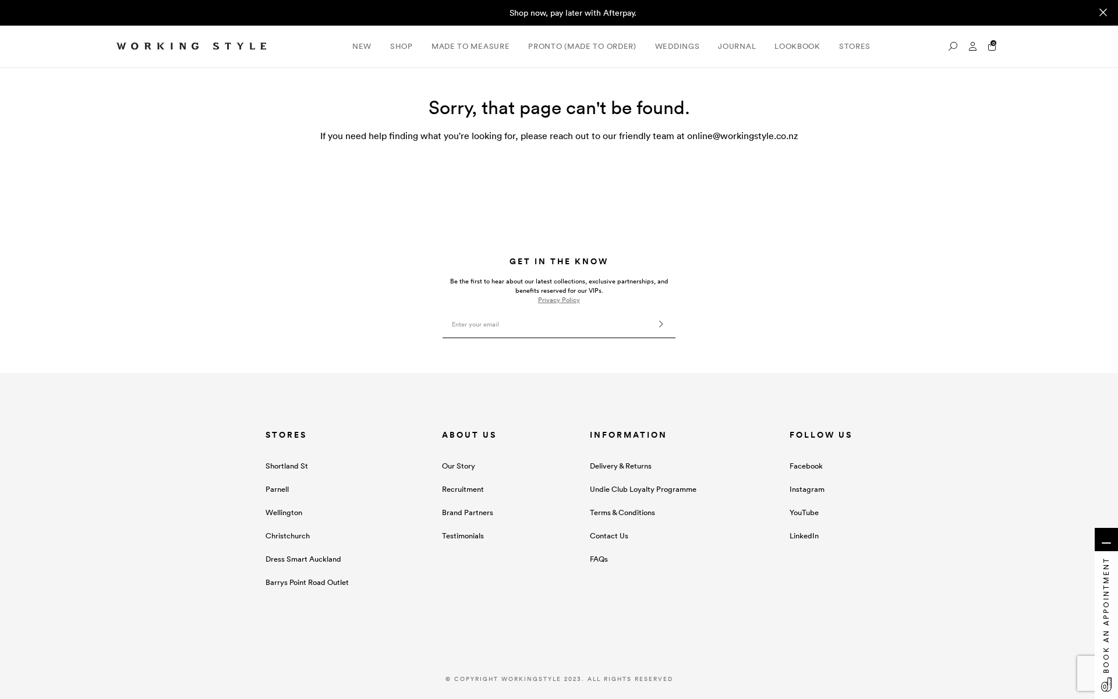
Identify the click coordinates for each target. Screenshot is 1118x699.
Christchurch (288, 536)
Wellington (284, 512)
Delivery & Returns (621, 466)
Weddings (677, 46)
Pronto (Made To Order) (582, 46)
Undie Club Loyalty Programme (643, 489)
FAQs (599, 559)
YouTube (804, 512)
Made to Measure (470, 46)
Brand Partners (467, 512)
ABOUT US (469, 435)
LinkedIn (804, 536)
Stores (855, 46)
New (362, 46)
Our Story (458, 466)
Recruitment (463, 489)
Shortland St (287, 466)
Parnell (277, 489)
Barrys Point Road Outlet (307, 582)
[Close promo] (1103, 12)
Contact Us (609, 536)
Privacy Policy (559, 299)
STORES (286, 435)
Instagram (807, 489)
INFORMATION (628, 435)
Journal (737, 46)
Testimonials (463, 536)
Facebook (806, 466)
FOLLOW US (821, 435)
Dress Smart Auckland (303, 559)
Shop (401, 46)
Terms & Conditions (622, 512)
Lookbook (797, 46)
